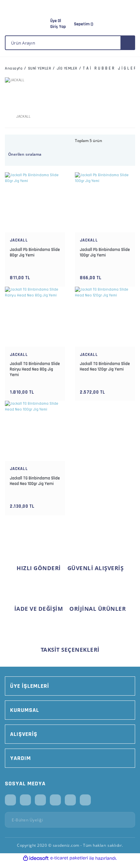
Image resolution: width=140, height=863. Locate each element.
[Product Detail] (35, 174)
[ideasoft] (36, 858)
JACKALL (19, 240)
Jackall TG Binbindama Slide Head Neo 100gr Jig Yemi (35, 481)
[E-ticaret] (69, 858)
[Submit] (128, 820)
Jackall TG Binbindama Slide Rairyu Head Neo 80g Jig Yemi (35, 369)
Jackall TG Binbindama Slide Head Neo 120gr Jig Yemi (105, 366)
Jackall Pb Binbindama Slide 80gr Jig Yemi (35, 252)
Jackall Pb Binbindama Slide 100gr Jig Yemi (105, 252)
